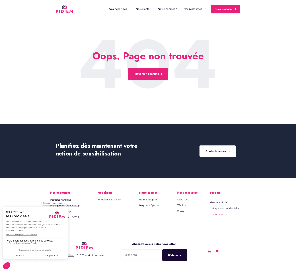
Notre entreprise (148, 199)
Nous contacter (225, 9)
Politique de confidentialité (225, 208)
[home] (64, 9)
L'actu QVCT (184, 199)
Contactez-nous (218, 151)
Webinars (182, 205)
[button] (120, 9)
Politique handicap (60, 199)
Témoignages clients (109, 199)
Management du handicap (65, 205)
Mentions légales (219, 202)
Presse (181, 211)
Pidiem (70, 255)
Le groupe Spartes (149, 205)
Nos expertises (60, 193)
